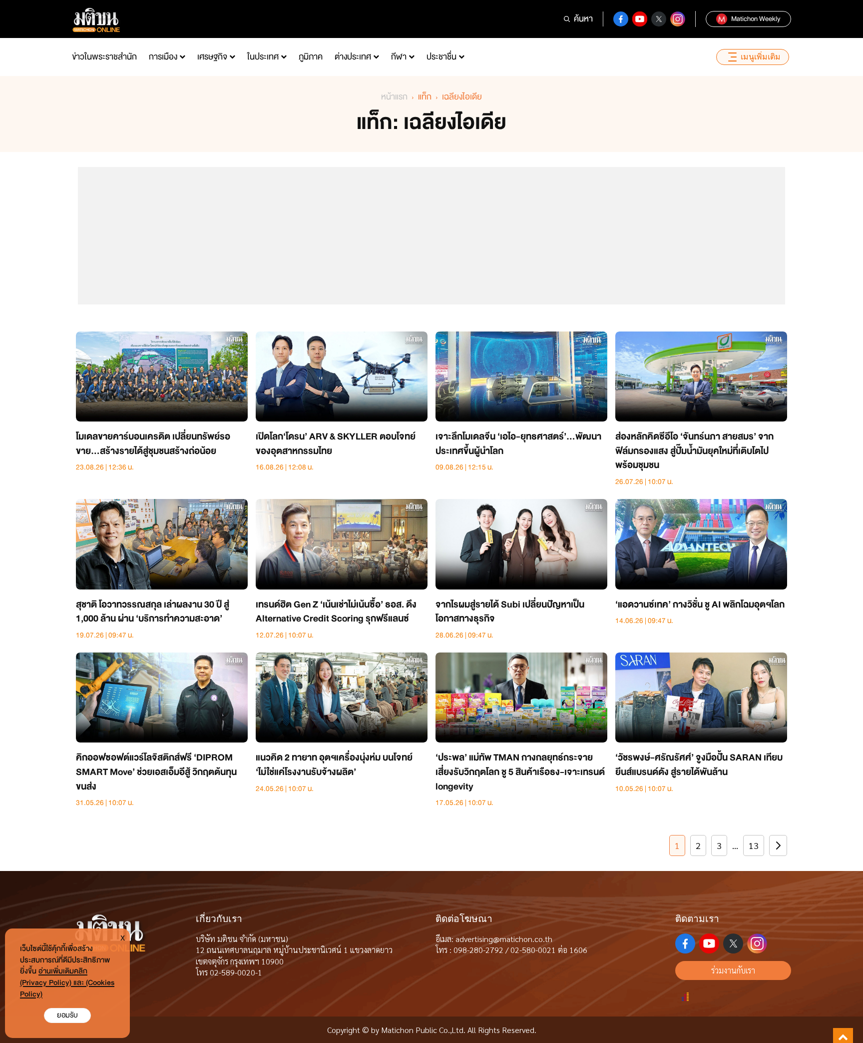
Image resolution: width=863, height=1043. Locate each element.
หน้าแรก (394, 97)
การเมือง (163, 57)
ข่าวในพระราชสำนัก (104, 57)
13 (754, 845)
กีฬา (399, 57)
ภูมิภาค (311, 57)
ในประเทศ (263, 57)
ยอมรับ (67, 1015)
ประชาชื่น (441, 57)
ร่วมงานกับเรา (733, 970)
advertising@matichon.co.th (503, 939)
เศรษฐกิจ (212, 57)
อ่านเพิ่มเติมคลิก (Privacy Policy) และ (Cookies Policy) (67, 982)
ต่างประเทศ (353, 57)
